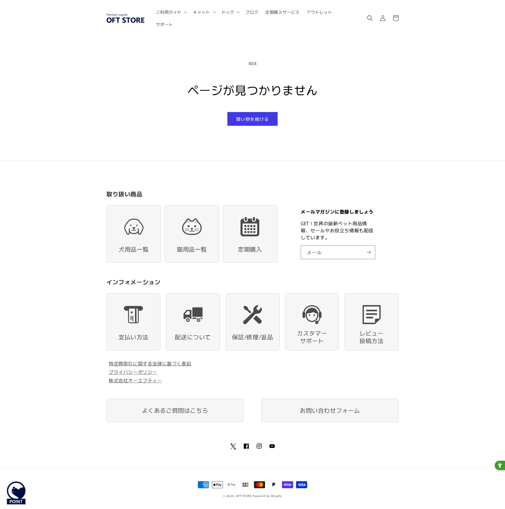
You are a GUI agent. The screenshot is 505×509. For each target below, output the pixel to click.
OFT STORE (243, 495)
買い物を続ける (252, 119)
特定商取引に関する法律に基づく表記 (150, 363)
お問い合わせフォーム (330, 410)
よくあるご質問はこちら (175, 410)
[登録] (368, 252)
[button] (171, 12)
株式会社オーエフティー (135, 380)
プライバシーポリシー (133, 371)
